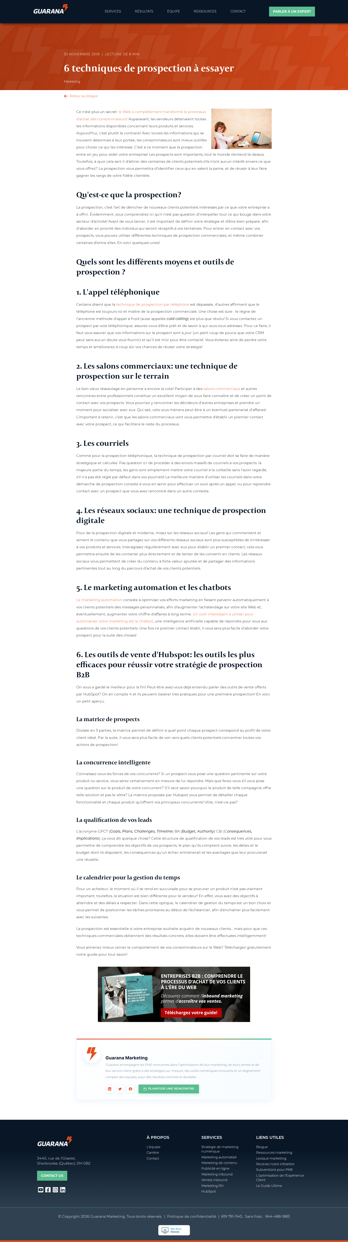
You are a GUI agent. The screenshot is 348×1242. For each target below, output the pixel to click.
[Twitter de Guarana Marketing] (120, 1089)
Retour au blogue (83, 96)
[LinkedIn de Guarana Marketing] (110, 1089)
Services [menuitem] (113, 11)
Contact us (52, 1176)
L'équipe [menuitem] (154, 1147)
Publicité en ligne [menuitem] (215, 1168)
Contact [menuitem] (238, 11)
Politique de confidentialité (191, 1216)
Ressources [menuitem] (205, 11)
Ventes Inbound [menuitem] (214, 1180)
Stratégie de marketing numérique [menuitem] (219, 1149)
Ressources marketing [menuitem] (274, 1153)
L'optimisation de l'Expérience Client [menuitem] (280, 1178)
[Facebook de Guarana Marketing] (130, 1089)
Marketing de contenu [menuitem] (219, 1163)
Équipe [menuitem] (173, 11)
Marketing (72, 81)
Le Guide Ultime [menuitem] (269, 1186)
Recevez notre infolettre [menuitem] (275, 1164)
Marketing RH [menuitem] (212, 1186)
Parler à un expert (292, 11)
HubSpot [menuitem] (208, 1191)
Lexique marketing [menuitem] (271, 1158)
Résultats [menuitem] (144, 11)
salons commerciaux (221, 389)
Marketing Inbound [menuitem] (217, 1174)
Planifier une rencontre (171, 1088)
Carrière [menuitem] (153, 1153)
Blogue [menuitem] (262, 1147)
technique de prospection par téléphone (152, 304)
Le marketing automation (99, 600)
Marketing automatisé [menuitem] (219, 1157)
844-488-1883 (277, 1216)
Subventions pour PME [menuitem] (274, 1170)
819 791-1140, (232, 1216)
